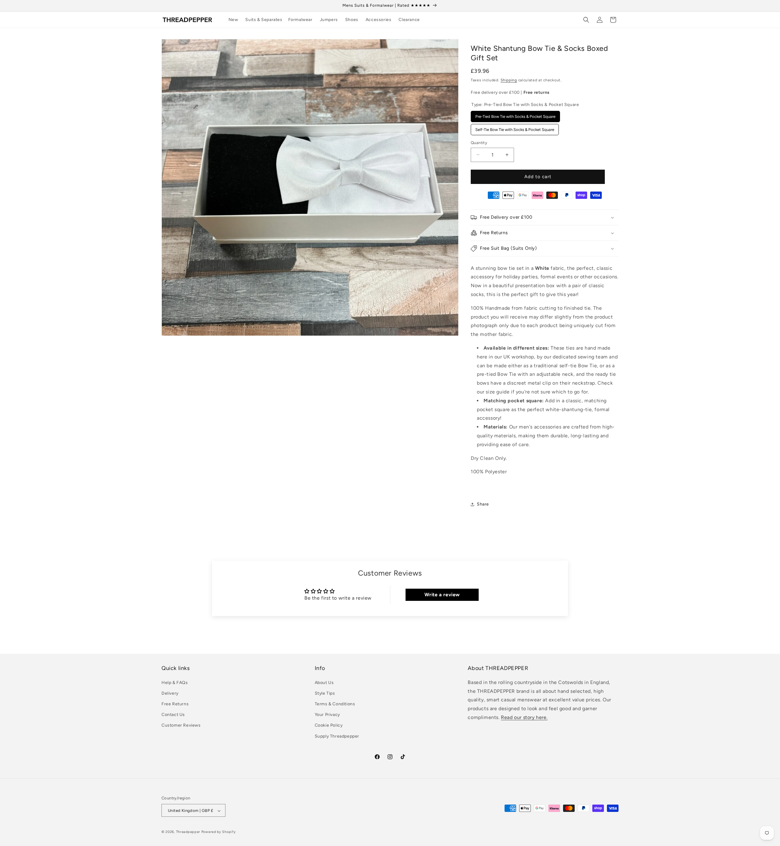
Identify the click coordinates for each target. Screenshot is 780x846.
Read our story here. (524, 717)
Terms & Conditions (335, 703)
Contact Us (173, 714)
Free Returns (175, 703)
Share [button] (483, 504)
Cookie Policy (329, 725)
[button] (266, 19)
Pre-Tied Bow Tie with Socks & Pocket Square (515, 115)
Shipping (509, 80)
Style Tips (325, 693)
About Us (324, 682)
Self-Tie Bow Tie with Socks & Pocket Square (515, 128)
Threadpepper (188, 832)
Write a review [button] (442, 594)
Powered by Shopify (218, 832)
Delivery (170, 693)
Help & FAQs (174, 682)
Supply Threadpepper (337, 735)
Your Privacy (327, 714)
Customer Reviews (181, 725)
